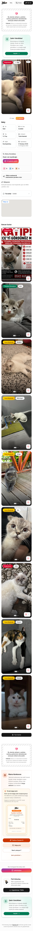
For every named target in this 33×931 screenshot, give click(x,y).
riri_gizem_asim (13, 161)
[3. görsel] (18, 447)
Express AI (15, 924)
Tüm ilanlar (17, 735)
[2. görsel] (16, 335)
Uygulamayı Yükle (17, 890)
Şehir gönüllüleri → (16, 855)
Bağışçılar (18, 845)
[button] (16, 87)
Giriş (11, 2)
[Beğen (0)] (28, 110)
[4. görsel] (19, 335)
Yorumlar (20, 118)
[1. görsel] (14, 335)
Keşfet (15, 53)
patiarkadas (22, 871)
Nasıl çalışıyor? (16, 850)
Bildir (13, 118)
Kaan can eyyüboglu (10, 157)
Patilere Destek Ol (17, 840)
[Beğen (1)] (26, 614)
